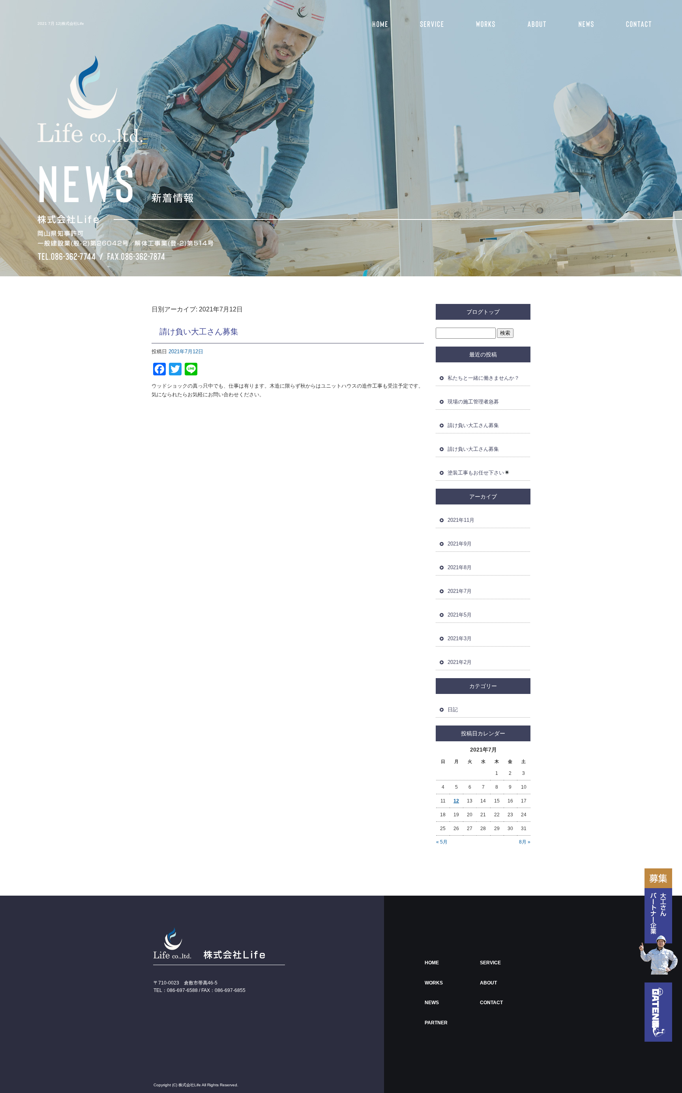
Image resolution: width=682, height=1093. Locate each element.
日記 (453, 709)
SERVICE (429, 24)
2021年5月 (460, 615)
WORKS (480, 24)
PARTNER (436, 1023)
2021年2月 (460, 662)
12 (456, 801)
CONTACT (636, 24)
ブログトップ (483, 312)
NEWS (583, 24)
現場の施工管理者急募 (473, 402)
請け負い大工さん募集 (198, 331)
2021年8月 (460, 567)
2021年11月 (461, 520)
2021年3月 (460, 638)
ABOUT (532, 24)
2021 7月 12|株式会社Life (60, 23)
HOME (378, 24)
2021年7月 (460, 591)
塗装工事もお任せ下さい (476, 473)
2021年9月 (460, 544)
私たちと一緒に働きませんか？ (483, 378)
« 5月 (442, 842)
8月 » (524, 842)
